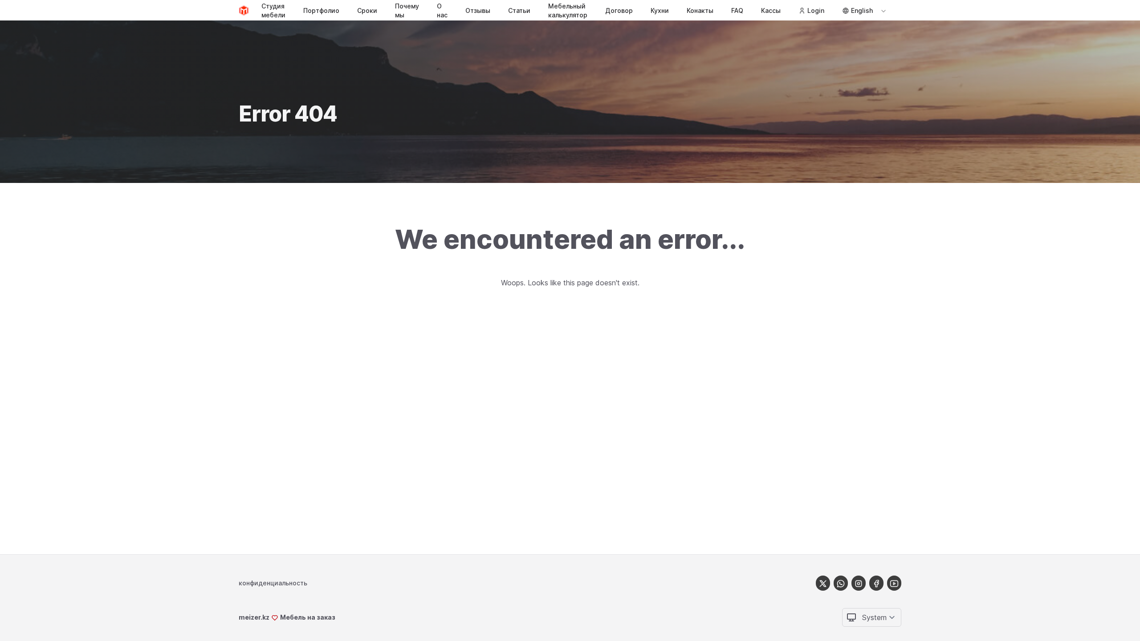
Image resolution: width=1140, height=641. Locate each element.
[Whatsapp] (841, 583)
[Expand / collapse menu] (882, 11)
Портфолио (321, 10)
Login (815, 10)
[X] (823, 583)
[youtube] (894, 583)
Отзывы (477, 10)
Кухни (660, 10)
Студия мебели (273, 10)
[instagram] (858, 583)
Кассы (771, 10)
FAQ (737, 10)
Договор (619, 10)
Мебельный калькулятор (567, 10)
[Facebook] (876, 583)
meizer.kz (254, 617)
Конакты (700, 10)
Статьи (519, 10)
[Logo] (244, 10)
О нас (442, 10)
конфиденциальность (273, 583)
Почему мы (407, 10)
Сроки (367, 10)
